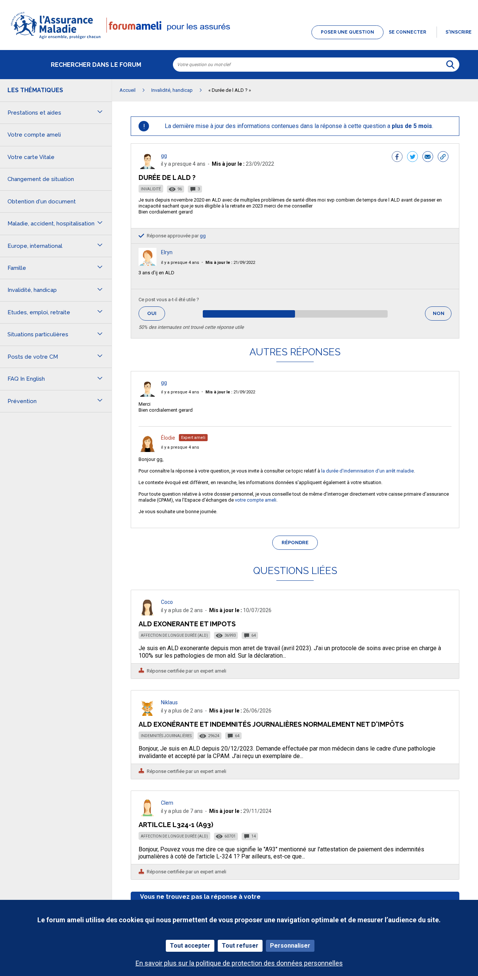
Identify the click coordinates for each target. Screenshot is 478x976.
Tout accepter (190, 945)
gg (164, 156)
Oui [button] (156, 313)
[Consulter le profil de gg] (147, 167)
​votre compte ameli (255, 500)
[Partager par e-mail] (427, 157)
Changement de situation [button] (40, 179)
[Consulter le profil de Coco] (147, 613)
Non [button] (442, 316)
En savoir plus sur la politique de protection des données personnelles (239, 963)
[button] (239, 39)
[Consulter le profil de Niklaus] (147, 713)
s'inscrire (459, 32)
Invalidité (151, 189)
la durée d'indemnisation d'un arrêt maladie (367, 471)
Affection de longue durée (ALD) (174, 635)
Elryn (167, 252)
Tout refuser (240, 945)
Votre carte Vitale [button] (31, 157)
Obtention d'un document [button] (41, 201)
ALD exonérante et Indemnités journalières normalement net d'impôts (271, 724)
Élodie (168, 438)
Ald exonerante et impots (187, 624)
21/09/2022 (230, 262)
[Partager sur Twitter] (412, 157)
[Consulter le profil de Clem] (147, 814)
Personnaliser (290, 945)
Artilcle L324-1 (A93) (176, 825)
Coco (167, 602)
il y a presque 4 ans (180, 262)
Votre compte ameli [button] (34, 134)
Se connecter (407, 32)
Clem (167, 803)
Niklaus (169, 702)
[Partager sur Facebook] (397, 157)
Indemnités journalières (166, 736)
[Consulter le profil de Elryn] (147, 263)
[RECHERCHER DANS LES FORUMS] (450, 64)
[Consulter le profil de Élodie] (147, 449)
